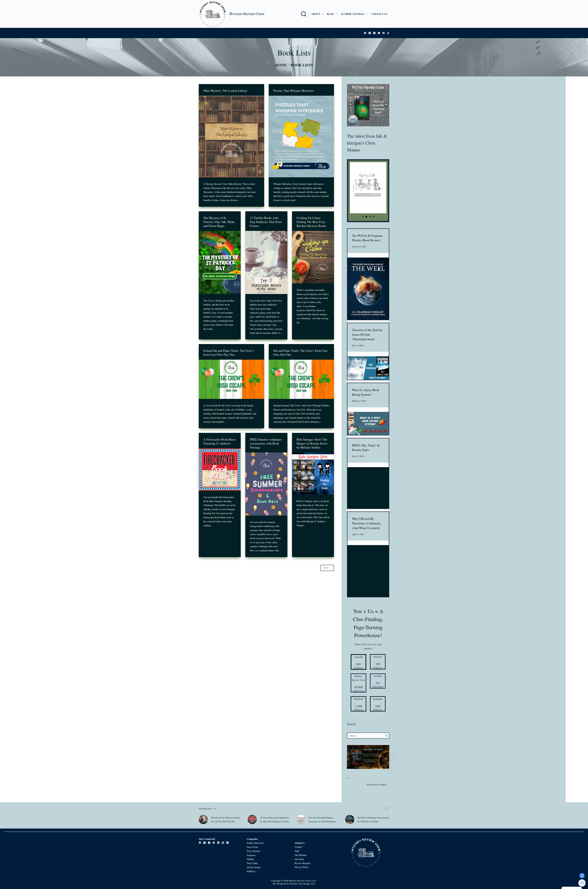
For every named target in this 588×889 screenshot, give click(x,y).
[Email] (379, 33)
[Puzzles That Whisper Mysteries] (301, 136)
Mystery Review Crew (246, 13)
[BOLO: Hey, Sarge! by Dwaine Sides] (368, 488)
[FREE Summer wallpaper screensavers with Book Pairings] (266, 484)
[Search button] (386, 735)
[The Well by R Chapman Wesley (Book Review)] (368, 289)
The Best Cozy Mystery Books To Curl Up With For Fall (225, 819)
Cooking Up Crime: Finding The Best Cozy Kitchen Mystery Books (311, 222)
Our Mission (301, 855)
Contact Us (379, 14)
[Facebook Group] (214, 843)
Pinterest (378, 656)
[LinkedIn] (218, 843)
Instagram (378, 698)
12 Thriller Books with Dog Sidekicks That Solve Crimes (266, 222)
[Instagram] (374, 33)
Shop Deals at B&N (376, 784)
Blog (330, 14)
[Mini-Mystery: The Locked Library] (231, 136)
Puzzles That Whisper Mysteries (293, 91)
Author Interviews (255, 843)
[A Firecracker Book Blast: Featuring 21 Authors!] (220, 469)
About (315, 14)
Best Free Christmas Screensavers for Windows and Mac (373, 819)
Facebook (358, 698)
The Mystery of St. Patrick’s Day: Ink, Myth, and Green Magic (219, 222)
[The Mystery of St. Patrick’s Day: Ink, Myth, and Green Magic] (220, 262)
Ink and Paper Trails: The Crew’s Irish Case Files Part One (300, 352)
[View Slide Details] (368, 105)
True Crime (252, 863)
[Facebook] (365, 33)
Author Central (352, 14)
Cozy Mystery (254, 851)
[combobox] (365, 736)
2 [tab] (366, 216)
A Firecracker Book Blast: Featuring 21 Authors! (219, 441)
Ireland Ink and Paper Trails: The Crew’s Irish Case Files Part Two (228, 352)
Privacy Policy (302, 867)
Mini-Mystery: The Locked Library (225, 91)
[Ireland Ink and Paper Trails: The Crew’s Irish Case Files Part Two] (231, 379)
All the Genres (254, 867)
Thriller (250, 859)
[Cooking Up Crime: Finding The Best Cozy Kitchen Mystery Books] (313, 257)
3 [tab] (370, 216)
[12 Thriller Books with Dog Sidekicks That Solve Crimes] (266, 262)
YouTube (377, 676)
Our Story (299, 859)
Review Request (303, 863)
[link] (368, 757)
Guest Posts (252, 847)
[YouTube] (227, 843)
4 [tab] (373, 216)
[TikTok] (388, 33)
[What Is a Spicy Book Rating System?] (368, 423)
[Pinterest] (383, 33)
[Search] (303, 14)
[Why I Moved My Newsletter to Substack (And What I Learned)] (368, 571)
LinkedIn (358, 656)
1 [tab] (363, 216)
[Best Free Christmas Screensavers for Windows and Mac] (349, 819)
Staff (297, 851)
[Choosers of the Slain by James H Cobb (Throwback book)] (368, 368)
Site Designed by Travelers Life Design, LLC (294, 883)
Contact (298, 847)
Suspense (251, 855)
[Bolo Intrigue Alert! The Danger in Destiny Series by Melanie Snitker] (313, 473)
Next (325, 568)
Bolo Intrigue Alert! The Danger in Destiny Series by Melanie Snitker (312, 443)
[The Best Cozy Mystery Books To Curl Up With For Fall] (203, 819)
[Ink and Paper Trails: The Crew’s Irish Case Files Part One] (301, 379)
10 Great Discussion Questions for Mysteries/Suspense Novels (274, 819)
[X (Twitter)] (370, 33)
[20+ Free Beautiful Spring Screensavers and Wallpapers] (300, 819)
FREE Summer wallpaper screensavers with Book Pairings (266, 443)
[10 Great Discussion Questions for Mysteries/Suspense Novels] (252, 819)
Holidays (251, 871)
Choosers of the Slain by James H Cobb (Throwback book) (367, 334)
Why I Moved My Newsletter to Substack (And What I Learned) (366, 523)
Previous (351, 104)
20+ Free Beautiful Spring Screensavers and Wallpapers (322, 819)
